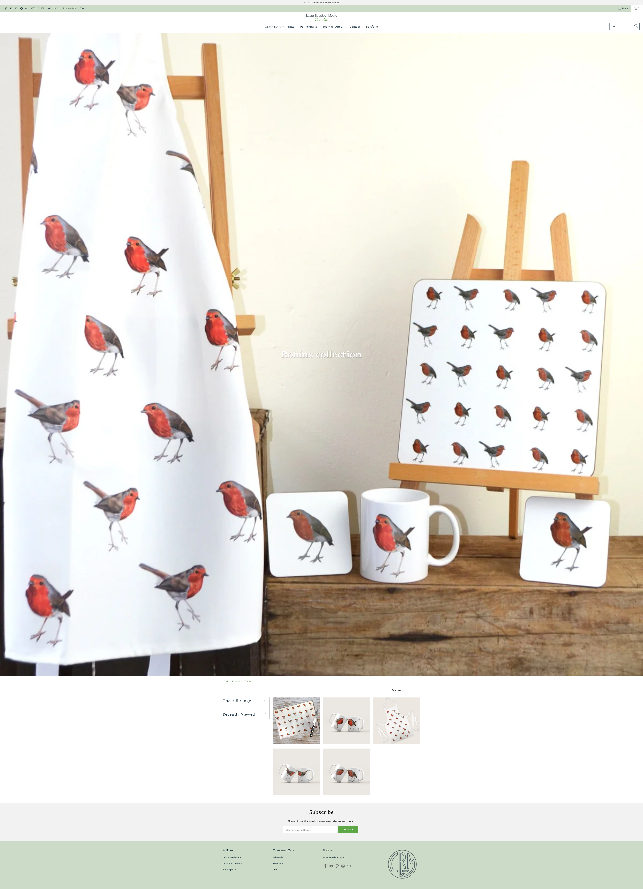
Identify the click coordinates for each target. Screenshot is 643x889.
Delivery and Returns (232, 857)
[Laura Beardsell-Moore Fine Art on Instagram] (21, 8)
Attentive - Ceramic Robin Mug (346, 720)
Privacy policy (229, 869)
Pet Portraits (309, 26)
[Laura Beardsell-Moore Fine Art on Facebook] (5, 8)
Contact (355, 26)
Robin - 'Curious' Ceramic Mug (346, 772)
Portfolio (372, 26)
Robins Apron (396, 720)
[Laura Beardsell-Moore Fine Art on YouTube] (10, 8)
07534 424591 (37, 8)
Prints (291, 26)
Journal (328, 26)
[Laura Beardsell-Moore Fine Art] (321, 18)
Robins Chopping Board (296, 720)
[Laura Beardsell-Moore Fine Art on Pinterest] (16, 8)
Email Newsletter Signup (334, 857)
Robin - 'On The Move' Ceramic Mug (296, 772)
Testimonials (69, 8)
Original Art (273, 26)
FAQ (82, 8)
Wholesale (53, 8)
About (339, 26)
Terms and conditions (233, 863)
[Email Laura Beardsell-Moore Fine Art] (26, 8)
